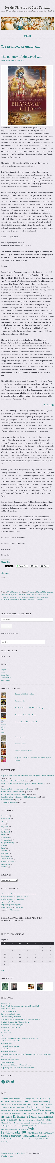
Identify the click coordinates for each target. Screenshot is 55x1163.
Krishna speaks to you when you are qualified (15, 789)
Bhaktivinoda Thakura (38, 1101)
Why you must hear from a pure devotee (13, 794)
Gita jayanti (13, 594)
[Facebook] (3, 1082)
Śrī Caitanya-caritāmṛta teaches (10, 1041)
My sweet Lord (6, 1033)
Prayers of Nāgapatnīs (14, 904)
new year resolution (21, 597)
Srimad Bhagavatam (7, 861)
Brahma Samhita (19, 1104)
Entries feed (5, 675)
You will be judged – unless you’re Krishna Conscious (18, 797)
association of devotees (13, 1098)
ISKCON (29, 594)
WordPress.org (6, 680)
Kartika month (5, 832)
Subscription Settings (8, 1062)
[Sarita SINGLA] (48, 986)
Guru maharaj (45, 1110)
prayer (19, 1123)
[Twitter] (12, 1082)
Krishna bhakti (38, 1117)
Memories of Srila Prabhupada (10, 1027)
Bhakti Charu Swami (14, 1101)
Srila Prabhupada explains (9, 1049)
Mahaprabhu (5, 837)
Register (3, 670)
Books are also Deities (8, 1008)
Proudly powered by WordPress (13, 1153)
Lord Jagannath (20, 737)
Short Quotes (5, 856)
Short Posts (4, 853)
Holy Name (4, 826)
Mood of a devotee (7, 799)
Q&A (3, 848)
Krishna (45, 594)
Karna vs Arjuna (20, 744)
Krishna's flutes (20, 701)
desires (6, 1107)
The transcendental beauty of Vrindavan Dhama (16, 1065)
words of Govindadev (27, 599)
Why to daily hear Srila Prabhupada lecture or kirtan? (17, 1067)
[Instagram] (8, 1082)
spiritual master (31, 1125)
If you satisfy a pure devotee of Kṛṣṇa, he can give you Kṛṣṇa (20, 1019)
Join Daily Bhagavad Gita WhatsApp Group (29, 708)
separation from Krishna (36, 597)
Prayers (3, 845)
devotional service (36, 1107)
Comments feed (6, 678)
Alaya (3, 904)
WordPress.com (7, 1156)
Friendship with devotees (9, 802)
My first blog (20, 899)
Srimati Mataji (14, 599)
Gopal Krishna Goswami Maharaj (19, 1110)
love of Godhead (29, 1120)
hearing (3, 824)
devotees (21, 1107)
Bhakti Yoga (6, 1104)
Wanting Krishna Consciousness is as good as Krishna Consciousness (23, 783)
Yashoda (4, 1142)
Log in (3, 672)
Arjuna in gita (31, 592)
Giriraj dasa (20, 60)
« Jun (3, 970)
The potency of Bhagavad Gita (21, 56)
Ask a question (6, 1003)
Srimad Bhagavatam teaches (10, 1059)
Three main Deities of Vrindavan (25, 715)
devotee (13, 1107)
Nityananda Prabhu (8, 1123)
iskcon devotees (37, 594)
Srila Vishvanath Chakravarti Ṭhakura (41, 1133)
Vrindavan (4, 867)
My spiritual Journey (13, 592)
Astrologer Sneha (6, 907)
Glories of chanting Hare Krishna (11, 1016)
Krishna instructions (7, 597)
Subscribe (6, 627)
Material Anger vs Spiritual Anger (12, 791)
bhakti (46, 1098)
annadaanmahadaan (7, 896)
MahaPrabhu (43, 1119)
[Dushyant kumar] (14, 986)
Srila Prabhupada (6, 859)
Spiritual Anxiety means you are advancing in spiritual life (19, 1038)
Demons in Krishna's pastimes (24, 694)
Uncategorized (5, 864)
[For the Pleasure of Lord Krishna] (27, 23)
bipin (2, 902)
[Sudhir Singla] (40, 986)
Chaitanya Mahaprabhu (8, 1011)
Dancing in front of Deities (23, 751)
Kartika (8, 1117)
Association (5, 816)
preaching (26, 1123)
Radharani (4, 851)
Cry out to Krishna (22, 896)
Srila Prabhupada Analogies (10, 1046)
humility (32, 1113)
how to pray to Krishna (19, 1113)
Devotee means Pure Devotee (10, 1014)
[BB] (5, 986)
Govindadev (21, 594)
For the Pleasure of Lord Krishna (27, 7)
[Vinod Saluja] (31, 986)
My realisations (6, 840)
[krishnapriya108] (22, 986)
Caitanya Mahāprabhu (36, 1104)
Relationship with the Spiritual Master (13, 781)
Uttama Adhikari (30, 1139)
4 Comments (39, 599)
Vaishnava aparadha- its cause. (26, 894)
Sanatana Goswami (15, 1126)
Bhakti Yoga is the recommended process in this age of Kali (20, 1006)
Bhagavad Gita (41, 592)
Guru (2, 821)
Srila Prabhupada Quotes (9, 1051)
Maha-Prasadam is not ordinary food (12, 1025)
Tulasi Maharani (15, 910)
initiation (40, 1113)
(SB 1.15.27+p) (48, 404)
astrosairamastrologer (8, 894)
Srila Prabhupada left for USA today (26, 722)
